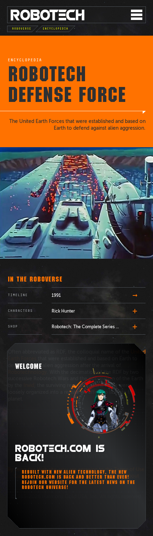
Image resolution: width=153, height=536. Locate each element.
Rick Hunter (63, 311)
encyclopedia (25, 60)
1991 (56, 295)
